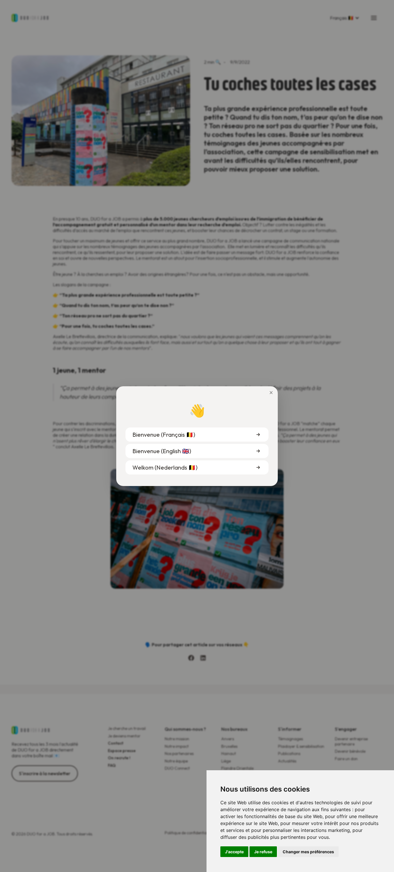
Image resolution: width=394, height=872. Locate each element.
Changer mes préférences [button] (308, 851)
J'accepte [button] (234, 851)
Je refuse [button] (263, 851)
